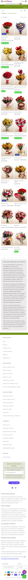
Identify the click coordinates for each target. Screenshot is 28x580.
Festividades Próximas (8, 428)
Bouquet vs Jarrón (7, 377)
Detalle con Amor (17, 37)
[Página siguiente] (23, 257)
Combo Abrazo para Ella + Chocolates (6, 158)
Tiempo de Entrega (7, 409)
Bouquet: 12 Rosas (4, 37)
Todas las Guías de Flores (9, 367)
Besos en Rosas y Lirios (18, 133)
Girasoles (5, 344)
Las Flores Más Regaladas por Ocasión (12, 386)
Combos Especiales (7, 351)
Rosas (4, 341)
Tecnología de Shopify (19, 577)
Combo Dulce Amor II (18, 112)
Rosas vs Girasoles (7, 370)
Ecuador (3, 13)
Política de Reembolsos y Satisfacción (11, 415)
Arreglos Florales (7, 348)
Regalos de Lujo (6, 358)
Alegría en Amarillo (4, 62)
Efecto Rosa (16, 225)
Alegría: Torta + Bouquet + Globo (20, 203)
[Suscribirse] (22, 472)
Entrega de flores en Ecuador (9, 431)
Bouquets (5, 354)
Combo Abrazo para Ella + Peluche (19, 181)
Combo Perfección (17, 157)
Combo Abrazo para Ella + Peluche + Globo (19, 63)
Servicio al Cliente (14, 5)
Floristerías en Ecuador (8, 438)
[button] (2, 10)
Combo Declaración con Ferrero (7, 112)
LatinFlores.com (11, 577)
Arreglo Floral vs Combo (8, 380)
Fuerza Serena (17, 247)
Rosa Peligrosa (4, 225)
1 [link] (4, 257)
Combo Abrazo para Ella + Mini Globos (20, 87)
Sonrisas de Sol (4, 133)
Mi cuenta (7, 5)
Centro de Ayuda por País (9, 399)
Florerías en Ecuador (7, 434)
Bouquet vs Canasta (7, 373)
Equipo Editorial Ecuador (8, 448)
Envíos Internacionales (8, 406)
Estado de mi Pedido (7, 396)
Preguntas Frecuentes (8, 402)
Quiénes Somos (6, 425)
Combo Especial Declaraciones (7, 247)
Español (22, 1)
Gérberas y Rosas (4, 203)
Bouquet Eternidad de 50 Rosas (7, 86)
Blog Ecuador (6, 441)
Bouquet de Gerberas (5, 180)
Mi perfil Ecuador (7, 457)
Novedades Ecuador (7, 444)
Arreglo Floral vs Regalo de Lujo (10, 383)
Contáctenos (6, 412)
